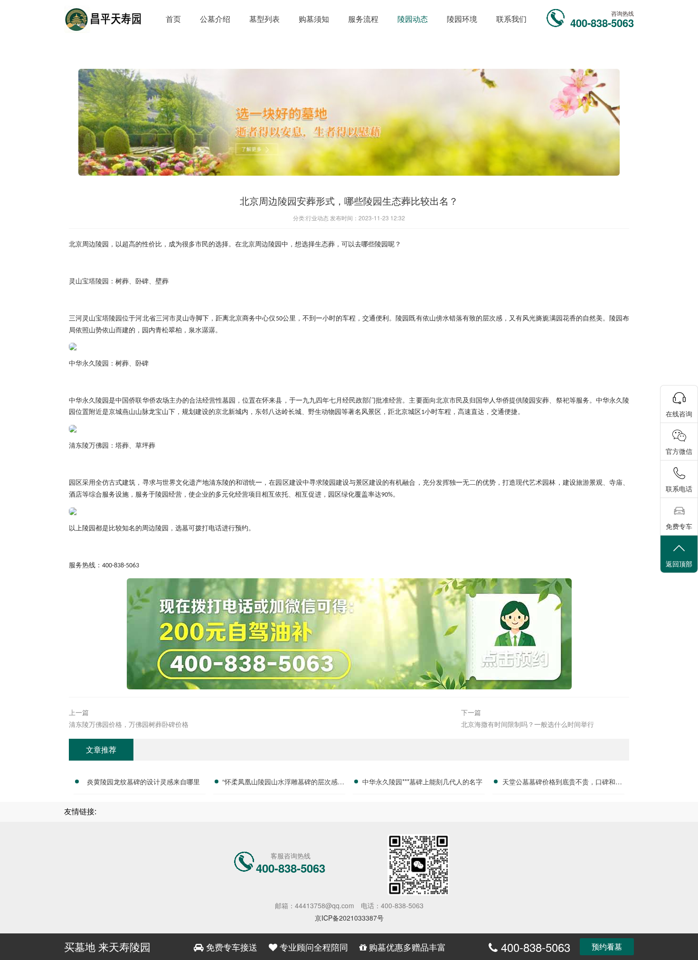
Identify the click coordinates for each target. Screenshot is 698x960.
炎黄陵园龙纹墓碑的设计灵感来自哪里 (143, 781)
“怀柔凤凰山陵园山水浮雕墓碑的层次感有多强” (283, 783)
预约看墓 (607, 946)
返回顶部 (679, 563)
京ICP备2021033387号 (349, 917)
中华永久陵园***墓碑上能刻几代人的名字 (422, 781)
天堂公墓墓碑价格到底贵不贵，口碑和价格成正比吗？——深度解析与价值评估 (562, 783)
